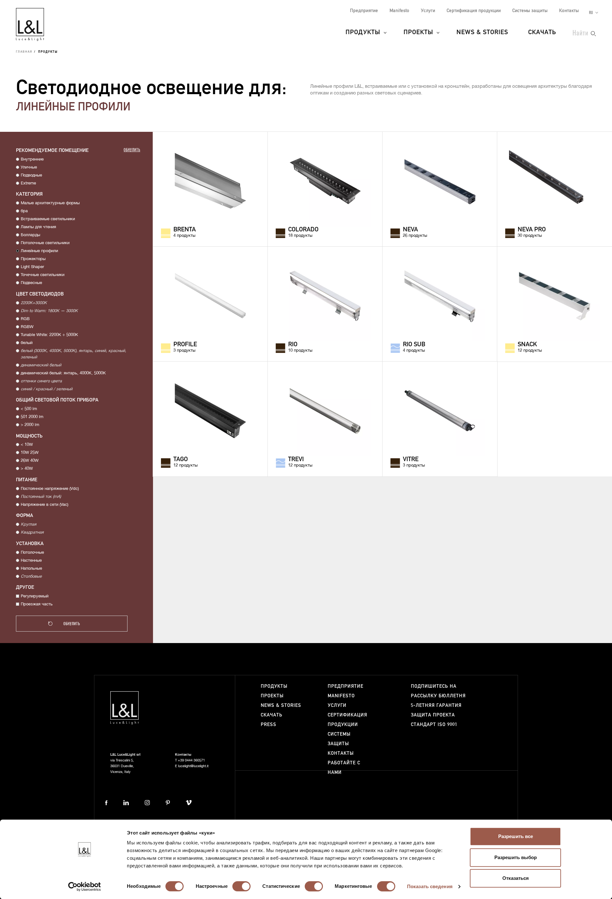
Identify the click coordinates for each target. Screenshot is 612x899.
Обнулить (132, 149)
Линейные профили (39, 251)
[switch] (241, 886)
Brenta (184, 230)
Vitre (411, 459)
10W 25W (30, 453)
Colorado (303, 230)
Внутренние (32, 159)
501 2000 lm (32, 417)
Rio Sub (414, 344)
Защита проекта (433, 715)
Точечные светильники (42, 275)
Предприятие (364, 10)
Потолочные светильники (45, 243)
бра (24, 211)
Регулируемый (34, 596)
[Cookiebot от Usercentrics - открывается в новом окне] (85, 886)
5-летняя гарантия (436, 705)
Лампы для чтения (38, 227)
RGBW (27, 327)
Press (268, 724)
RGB (25, 319)
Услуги (428, 10)
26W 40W (30, 461)
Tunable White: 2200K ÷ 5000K (49, 335)
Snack (527, 344)
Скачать (542, 32)
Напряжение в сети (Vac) (44, 505)
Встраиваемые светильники (48, 219)
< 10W (27, 445)
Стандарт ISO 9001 (434, 724)
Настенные (31, 560)
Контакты (569, 10)
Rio (292, 344)
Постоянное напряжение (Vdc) (50, 489)
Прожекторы (33, 259)
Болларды (30, 235)
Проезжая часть (37, 604)
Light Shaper (32, 267)
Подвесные (31, 283)
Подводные (31, 175)
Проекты (418, 32)
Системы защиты (530, 10)
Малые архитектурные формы (50, 203)
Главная (24, 52)
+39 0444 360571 (191, 760)
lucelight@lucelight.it (193, 766)
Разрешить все (515, 836)
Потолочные (32, 553)
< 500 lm (29, 409)
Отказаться (515, 878)
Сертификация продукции (474, 10)
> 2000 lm (30, 425)
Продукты (363, 32)
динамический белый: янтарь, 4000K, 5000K (63, 373)
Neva (410, 230)
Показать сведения (430, 886)
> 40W (27, 469)
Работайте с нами (344, 767)
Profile (185, 344)
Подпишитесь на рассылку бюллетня (438, 691)
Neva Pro (532, 230)
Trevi (296, 459)
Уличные (29, 167)
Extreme (28, 183)
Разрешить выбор (515, 857)
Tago (180, 459)
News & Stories (482, 32)
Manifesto (399, 10)
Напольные (31, 568)
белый (27, 343)
